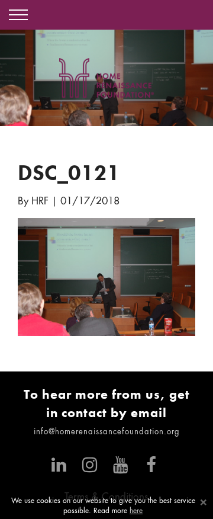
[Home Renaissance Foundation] (106, 78)
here (136, 511)
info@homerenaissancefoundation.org (107, 432)
